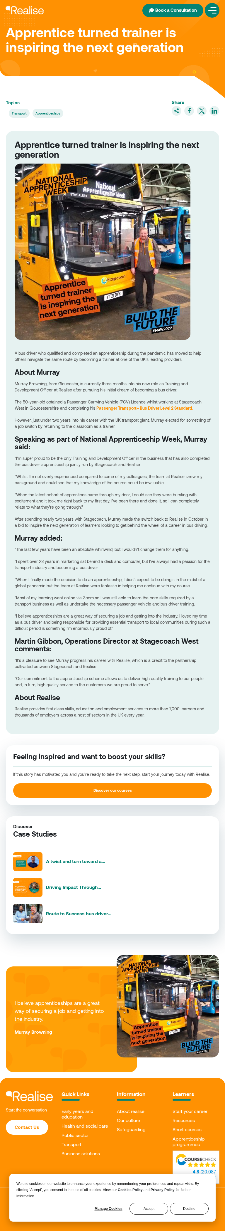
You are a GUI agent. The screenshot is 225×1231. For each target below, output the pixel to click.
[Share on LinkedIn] (214, 111)
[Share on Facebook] (189, 111)
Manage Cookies (108, 1209)
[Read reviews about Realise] (196, 1161)
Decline (189, 1209)
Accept (149, 1209)
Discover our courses (112, 790)
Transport (19, 113)
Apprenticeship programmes (189, 1141)
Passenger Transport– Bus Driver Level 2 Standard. (144, 408)
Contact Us (27, 1127)
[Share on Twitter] (202, 111)
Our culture (128, 1120)
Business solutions (81, 1153)
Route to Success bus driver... (78, 913)
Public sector (75, 1135)
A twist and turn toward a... (75, 861)
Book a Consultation (176, 10)
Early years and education (77, 1113)
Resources (184, 1120)
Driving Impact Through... (73, 887)
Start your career (190, 1111)
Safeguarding (131, 1129)
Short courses (187, 1129)
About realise (130, 1111)
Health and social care (85, 1126)
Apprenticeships (47, 113)
